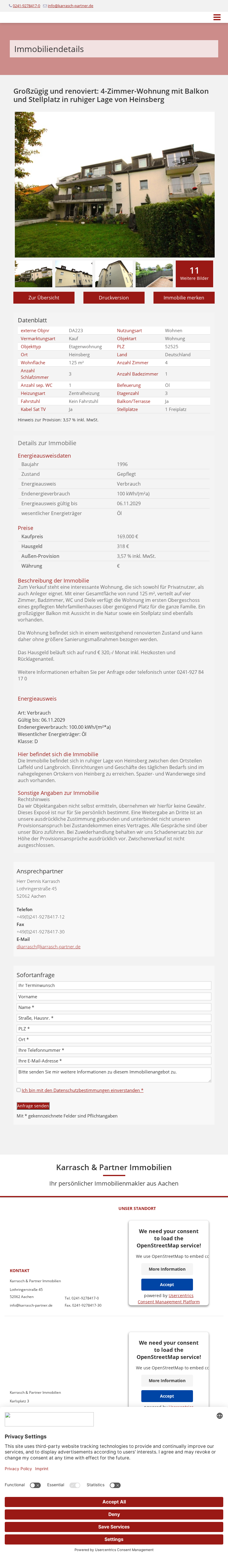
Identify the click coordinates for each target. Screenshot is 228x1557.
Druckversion (114, 297)
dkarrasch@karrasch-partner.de (48, 946)
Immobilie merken (184, 297)
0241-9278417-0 (26, 5)
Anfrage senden (33, 1106)
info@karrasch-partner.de (70, 5)
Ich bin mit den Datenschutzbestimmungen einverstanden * (82, 1090)
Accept (167, 1284)
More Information (166, 1269)
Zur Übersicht (43, 297)
